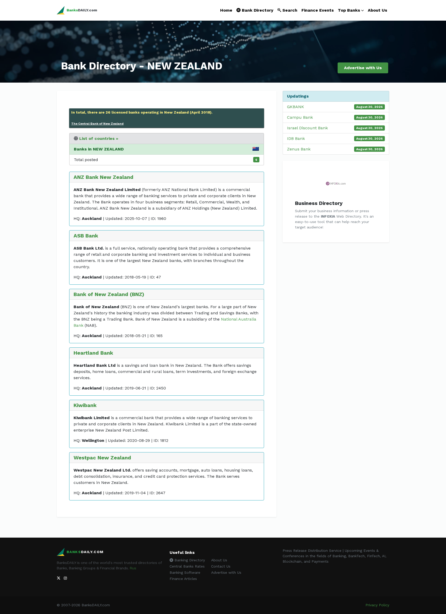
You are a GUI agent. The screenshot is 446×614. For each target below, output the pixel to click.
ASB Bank (86, 236)
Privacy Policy (377, 605)
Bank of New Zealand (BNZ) (109, 294)
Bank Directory (257, 10)
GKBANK (295, 106)
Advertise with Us (363, 67)
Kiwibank (85, 405)
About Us (377, 10)
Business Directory (319, 203)
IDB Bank (296, 138)
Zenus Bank (298, 149)
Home (226, 10)
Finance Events (317, 10)
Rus (133, 568)
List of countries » (98, 138)
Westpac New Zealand (102, 457)
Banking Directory (189, 560)
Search (289, 10)
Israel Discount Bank (307, 127)
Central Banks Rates (187, 566)
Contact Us (220, 566)
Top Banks (349, 10)
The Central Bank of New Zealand (97, 123)
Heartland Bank (93, 353)
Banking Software (185, 572)
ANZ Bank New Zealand (103, 177)
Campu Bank (300, 117)
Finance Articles (183, 579)
